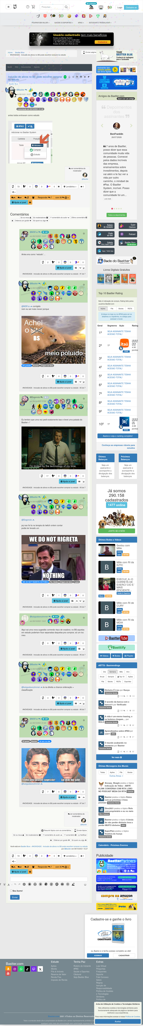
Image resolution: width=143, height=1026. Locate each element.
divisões (132, 244)
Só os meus (25, 217)
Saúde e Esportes (81, 971)
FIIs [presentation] (112, 308)
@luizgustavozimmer (31, 687)
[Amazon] (8, 969)
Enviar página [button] (90, 52)
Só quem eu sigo (39, 220)
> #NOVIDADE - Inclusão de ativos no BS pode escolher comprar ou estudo (59, 846)
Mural (10, 67)
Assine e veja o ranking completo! (118, 435)
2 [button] (47, 262)
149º (46, 232)
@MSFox (26, 306)
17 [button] (47, 476)
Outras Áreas (115, 775)
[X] (40, 969)
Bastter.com (53, 1016)
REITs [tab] (118, 681)
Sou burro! (18, 890)
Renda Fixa (56, 977)
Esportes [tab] (127, 681)
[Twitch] (34, 969)
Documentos (26, 67)
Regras (99, 982)
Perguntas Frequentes (101, 970)
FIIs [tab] (102, 681)
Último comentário (78, 217)
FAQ (16, 67)
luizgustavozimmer (40, 616)
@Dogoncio (27, 519)
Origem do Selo (47, 365)
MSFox (35, 232)
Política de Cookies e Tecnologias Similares (104, 994)
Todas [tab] (102, 772)
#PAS (76, 968)
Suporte (99, 974)
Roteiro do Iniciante (82, 965)
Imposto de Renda (59, 979)
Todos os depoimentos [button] (116, 215)
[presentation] (4, 885)
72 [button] (18, 186)
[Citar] (30, 202)
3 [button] (47, 697)
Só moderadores (39, 217)
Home (10, 52)
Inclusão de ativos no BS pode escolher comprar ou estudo (35, 78)
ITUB (126, 351)
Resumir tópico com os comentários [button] (57, 830)
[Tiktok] (27, 969)
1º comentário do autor (59, 217)
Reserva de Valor (58, 974)
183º (56, 616)
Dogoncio (36, 397)
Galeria (37, 67)
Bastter (21, 89)
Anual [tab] (102, 676)
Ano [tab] (127, 671)
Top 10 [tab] (121, 676)
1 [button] (58, 595)
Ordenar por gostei (22, 220)
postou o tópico (116, 787)
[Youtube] (8, 973)
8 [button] (47, 376)
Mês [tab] (121, 671)
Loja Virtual (101, 965)
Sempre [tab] (111, 676)
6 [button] (47, 595)
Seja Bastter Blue (81, 977)
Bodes (117, 655)
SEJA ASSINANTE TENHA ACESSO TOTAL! (119, 332)
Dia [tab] (104, 671)
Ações (53, 965)
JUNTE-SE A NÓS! (116, 530)
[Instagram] (14, 969)
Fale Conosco (102, 977)
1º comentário (69, 835)
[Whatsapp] (21, 969)
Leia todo (107, 199)
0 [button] (30, 186)
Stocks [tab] (110, 681)
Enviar (15, 897)
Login (119, 7)
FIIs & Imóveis (57, 971)
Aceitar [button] (118, 1021)
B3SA (126, 430)
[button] (8, 6)
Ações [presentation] (103, 308)
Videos (105, 655)
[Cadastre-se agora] (71, 39)
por (120, 693)
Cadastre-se (131, 7)
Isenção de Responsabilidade (104, 987)
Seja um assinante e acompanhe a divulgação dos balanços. (105, 471)
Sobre (99, 979)
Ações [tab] (130, 676)
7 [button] (47, 791)
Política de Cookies (132, 1016)
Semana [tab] (112, 671)
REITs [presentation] (130, 308)
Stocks (54, 968)
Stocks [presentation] (120, 308)
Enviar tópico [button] (82, 830)
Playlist (129, 655)
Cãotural (77, 974)
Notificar (83, 835)
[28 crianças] (91, 7)
